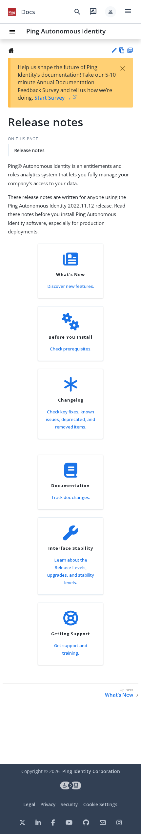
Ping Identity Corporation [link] (91, 771)
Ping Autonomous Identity (66, 31)
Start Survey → (52, 97)
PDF (130, 50)
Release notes (29, 150)
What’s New (119, 695)
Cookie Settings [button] (100, 804)
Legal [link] (29, 804)
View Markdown (122, 50)
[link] (12, 12)
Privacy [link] (47, 804)
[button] (110, 12)
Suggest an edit (114, 50)
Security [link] (69, 804)
